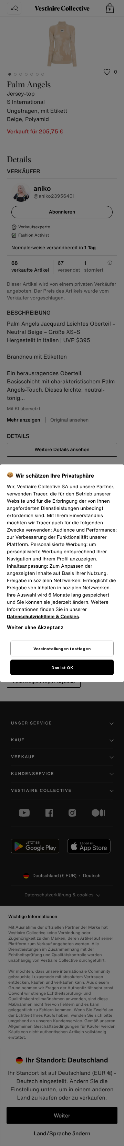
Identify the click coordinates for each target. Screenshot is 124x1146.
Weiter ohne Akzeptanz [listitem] (35, 627)
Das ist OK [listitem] (62, 667)
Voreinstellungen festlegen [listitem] (62, 648)
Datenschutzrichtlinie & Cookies (43, 616)
